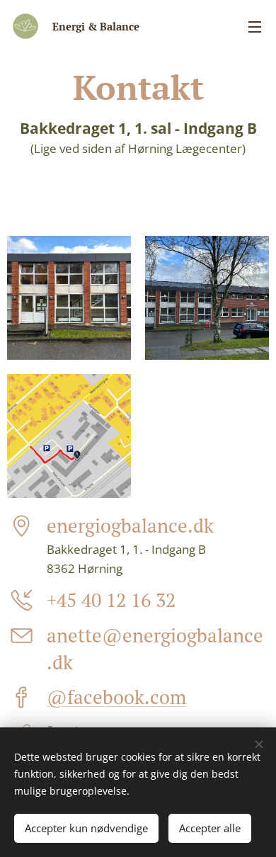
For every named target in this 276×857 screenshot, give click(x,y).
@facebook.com (116, 697)
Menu (255, 26)
